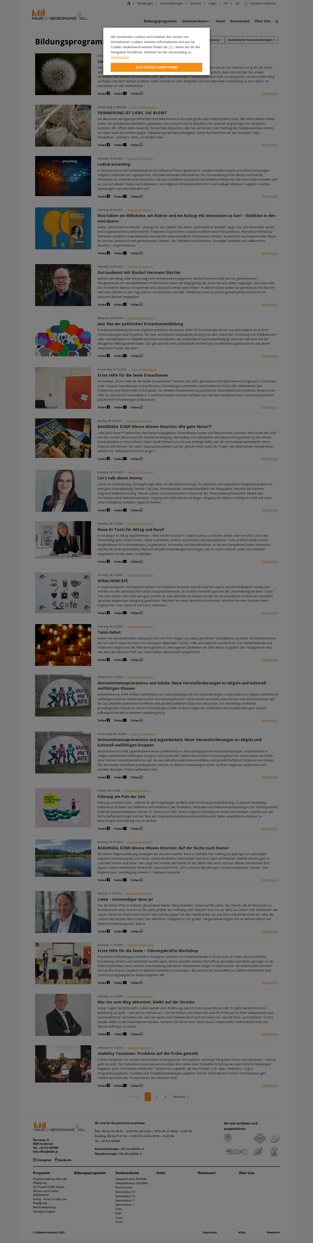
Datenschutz (120, 57)
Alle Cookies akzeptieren (157, 67)
